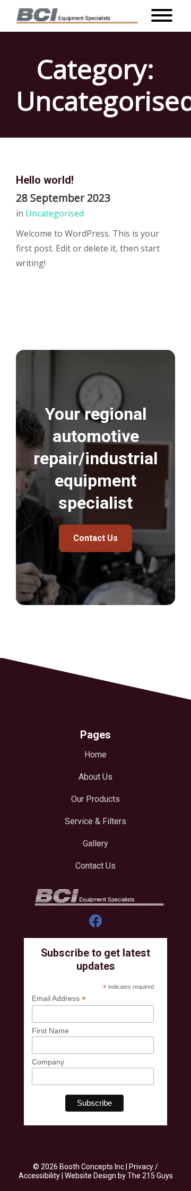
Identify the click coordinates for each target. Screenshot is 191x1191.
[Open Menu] (161, 16)
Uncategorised (54, 213)
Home (95, 755)
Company (48, 1062)
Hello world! (45, 180)
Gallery (95, 843)
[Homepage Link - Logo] (77, 16)
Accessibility (39, 1175)
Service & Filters (95, 821)
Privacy (141, 1166)
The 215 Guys (150, 1175)
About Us (95, 777)
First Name (50, 1030)
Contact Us (95, 538)
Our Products (95, 799)
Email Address (59, 999)
